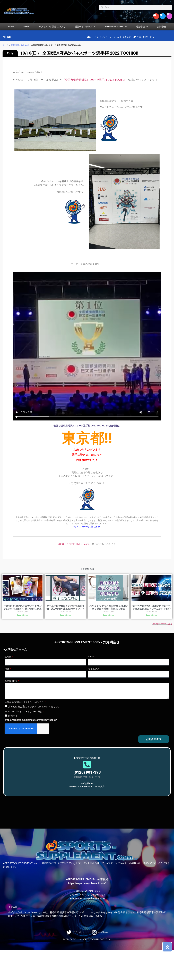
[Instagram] (169, 16)
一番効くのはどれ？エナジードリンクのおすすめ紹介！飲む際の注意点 (23, 607)
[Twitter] (163, 16)
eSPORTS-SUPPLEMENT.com (73, 544)
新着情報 (127, 37)
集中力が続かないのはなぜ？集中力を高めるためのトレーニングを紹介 (152, 607)
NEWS (26, 26)
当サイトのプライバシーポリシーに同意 (23, 711)
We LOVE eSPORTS (114, 26)
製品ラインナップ (83, 26)
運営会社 (140, 26)
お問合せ (161, 26)
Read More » (22, 615)
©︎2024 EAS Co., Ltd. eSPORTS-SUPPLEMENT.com (87, 939)
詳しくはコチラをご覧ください (87, 526)
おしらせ (94, 37)
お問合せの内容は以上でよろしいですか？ (24, 702)
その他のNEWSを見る (162, 623)
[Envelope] (156, 16)
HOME (11, 26)
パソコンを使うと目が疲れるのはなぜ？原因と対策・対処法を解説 (109, 607)
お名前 (8, 656)
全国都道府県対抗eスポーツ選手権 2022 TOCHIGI (95, 79)
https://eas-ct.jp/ (33, 912)
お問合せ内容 (11, 681)
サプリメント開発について (52, 26)
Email (91, 656)
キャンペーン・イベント (110, 37)
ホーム (6, 45)
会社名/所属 (93, 669)
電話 (7, 669)
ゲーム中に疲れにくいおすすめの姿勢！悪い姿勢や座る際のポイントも (66, 607)
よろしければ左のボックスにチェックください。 (34, 706)
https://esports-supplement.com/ (87, 883)
